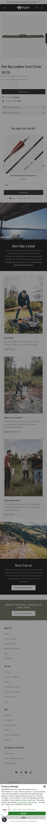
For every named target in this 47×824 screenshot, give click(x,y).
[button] (4, 819)
